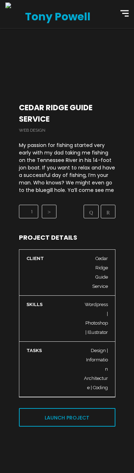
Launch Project (67, 417)
